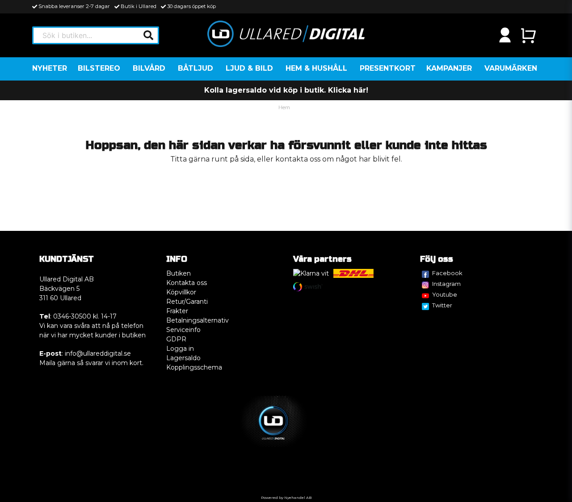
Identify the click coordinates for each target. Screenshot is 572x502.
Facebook (447, 273)
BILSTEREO (99, 68)
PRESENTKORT (388, 68)
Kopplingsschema (194, 367)
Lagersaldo (183, 358)
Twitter (442, 305)
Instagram (446, 283)
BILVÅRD (149, 68)
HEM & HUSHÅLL (316, 68)
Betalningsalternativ (197, 320)
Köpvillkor (181, 292)
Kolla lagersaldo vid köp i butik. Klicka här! (286, 90)
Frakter (177, 311)
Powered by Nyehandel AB (286, 497)
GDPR (176, 339)
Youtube (444, 294)
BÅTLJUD (195, 68)
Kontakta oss (186, 283)
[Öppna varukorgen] (528, 35)
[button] (148, 35)
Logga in (180, 349)
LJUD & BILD (249, 68)
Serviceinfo (183, 330)
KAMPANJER (449, 68)
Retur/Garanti (187, 302)
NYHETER (49, 68)
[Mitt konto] (505, 35)
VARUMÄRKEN (510, 68)
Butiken (178, 273)
